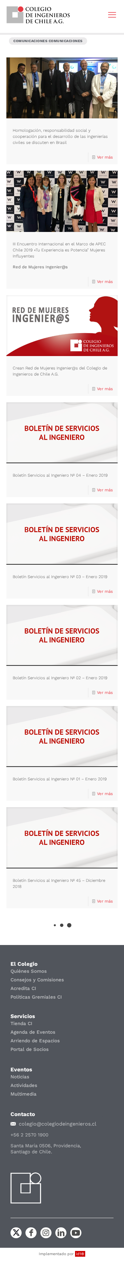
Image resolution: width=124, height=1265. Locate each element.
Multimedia (23, 1094)
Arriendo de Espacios (35, 1041)
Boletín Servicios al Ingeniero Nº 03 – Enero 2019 (60, 576)
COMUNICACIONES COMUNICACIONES (48, 41)
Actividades (23, 1085)
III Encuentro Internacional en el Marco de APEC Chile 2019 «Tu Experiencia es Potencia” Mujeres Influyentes (59, 250)
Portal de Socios (29, 1049)
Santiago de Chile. (31, 1152)
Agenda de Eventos (32, 1032)
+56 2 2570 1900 (29, 1135)
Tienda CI (21, 1023)
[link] (38, 14)
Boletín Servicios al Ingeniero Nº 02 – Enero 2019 (60, 677)
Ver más (105, 157)
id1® (80, 1254)
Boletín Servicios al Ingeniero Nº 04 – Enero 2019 (60, 475)
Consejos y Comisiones (37, 980)
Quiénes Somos (28, 971)
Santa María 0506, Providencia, (45, 1146)
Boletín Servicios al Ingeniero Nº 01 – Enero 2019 (60, 779)
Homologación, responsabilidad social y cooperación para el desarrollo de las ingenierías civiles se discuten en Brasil (60, 136)
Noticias (19, 1077)
